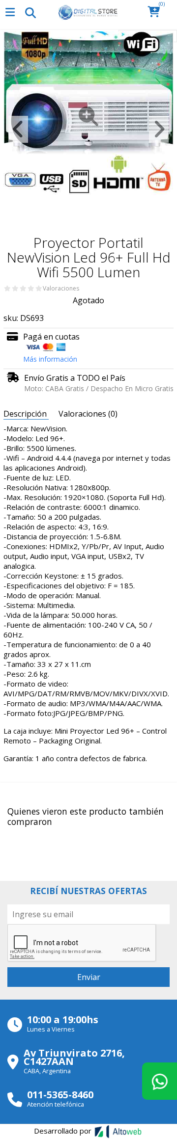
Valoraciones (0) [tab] (88, 413)
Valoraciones (61, 288)
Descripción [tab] (26, 413)
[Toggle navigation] (30, 12)
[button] (157, 12)
